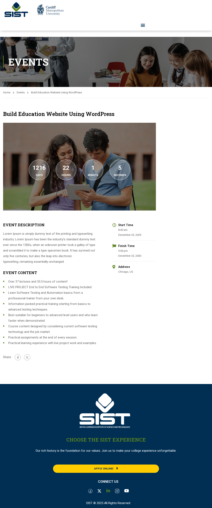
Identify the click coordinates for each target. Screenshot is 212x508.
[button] (143, 25)
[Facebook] (18, 357)
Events (21, 92)
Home (6, 92)
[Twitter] (27, 357)
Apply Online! (103, 468)
